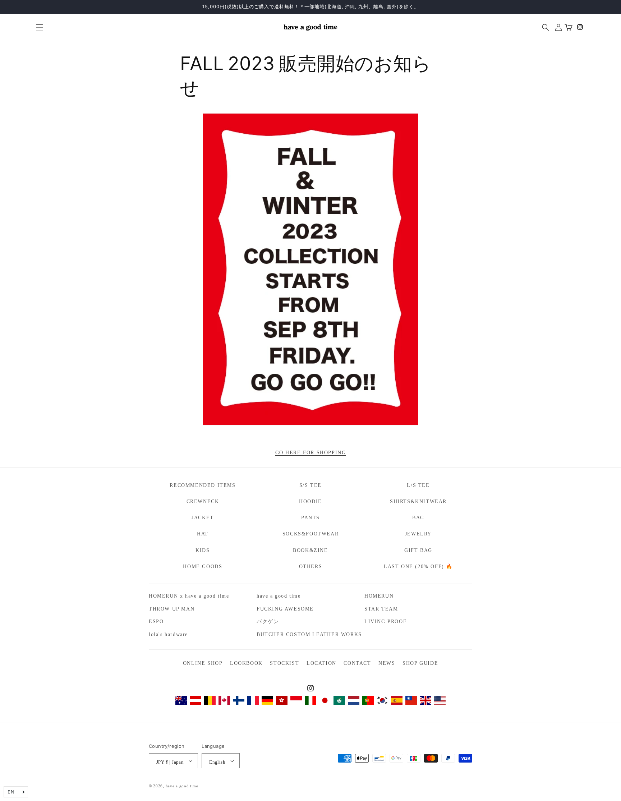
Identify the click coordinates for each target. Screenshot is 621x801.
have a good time (279, 596)
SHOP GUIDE (420, 663)
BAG (418, 517)
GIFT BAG (418, 550)
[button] (36, 27)
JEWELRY (418, 534)
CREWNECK (203, 501)
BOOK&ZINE (310, 550)
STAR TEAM (381, 609)
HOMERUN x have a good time (189, 596)
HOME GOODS (202, 566)
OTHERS (310, 566)
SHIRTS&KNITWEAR (418, 501)
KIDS (203, 550)
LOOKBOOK (246, 663)
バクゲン (268, 621)
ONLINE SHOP (203, 663)
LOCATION (321, 663)
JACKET (203, 517)
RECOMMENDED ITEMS (202, 485)
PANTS (310, 517)
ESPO (156, 621)
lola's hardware (168, 634)
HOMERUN (379, 596)
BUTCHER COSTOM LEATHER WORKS (309, 634)
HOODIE (310, 501)
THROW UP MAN (171, 609)
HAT (202, 534)
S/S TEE (310, 485)
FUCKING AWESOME (285, 609)
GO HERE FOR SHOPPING (310, 452)
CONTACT (357, 663)
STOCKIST (284, 663)
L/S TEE (418, 485)
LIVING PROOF (385, 621)
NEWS (386, 663)
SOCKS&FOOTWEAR (310, 534)
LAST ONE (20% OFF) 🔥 (418, 566)
